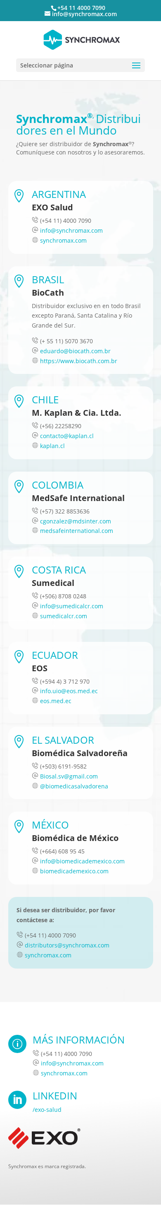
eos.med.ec (55, 701)
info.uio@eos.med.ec (69, 691)
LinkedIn (55, 1095)
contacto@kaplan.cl (67, 436)
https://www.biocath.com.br (78, 361)
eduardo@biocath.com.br (75, 351)
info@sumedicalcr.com (71, 606)
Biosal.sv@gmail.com (69, 776)
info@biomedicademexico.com (82, 861)
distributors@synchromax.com (67, 945)
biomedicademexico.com (74, 871)
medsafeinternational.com (76, 531)
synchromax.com (63, 240)
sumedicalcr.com (63, 616)
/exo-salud (47, 1109)
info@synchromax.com (71, 230)
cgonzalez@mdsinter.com (75, 521)
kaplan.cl (52, 446)
